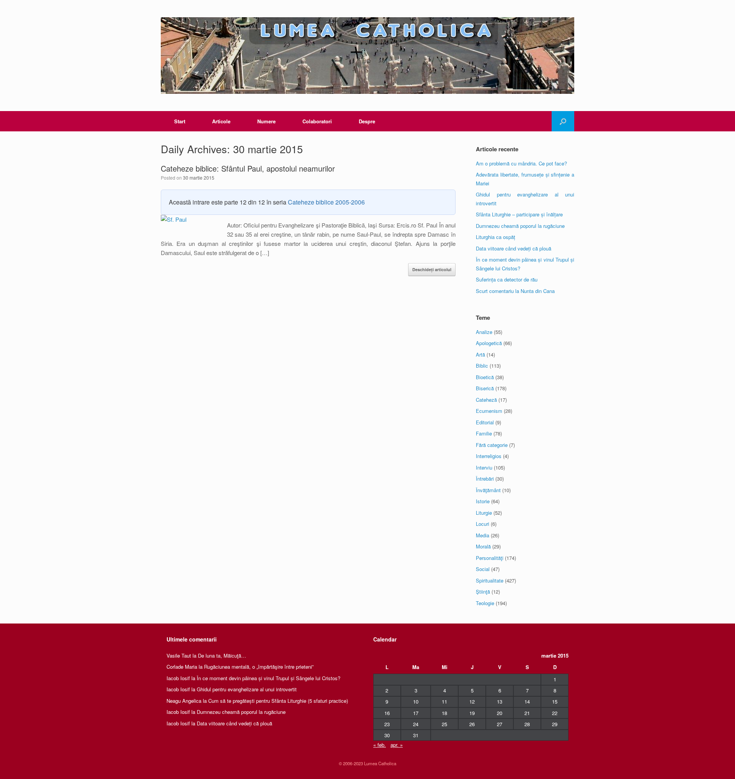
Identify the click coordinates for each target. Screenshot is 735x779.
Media (482, 535)
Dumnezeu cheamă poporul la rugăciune (520, 225)
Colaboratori (317, 121)
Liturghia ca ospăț (495, 237)
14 (527, 701)
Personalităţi (489, 557)
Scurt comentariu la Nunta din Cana (515, 291)
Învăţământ (488, 490)
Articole (221, 121)
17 (415, 713)
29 (554, 724)
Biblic (482, 365)
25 (444, 724)
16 (387, 713)
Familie (484, 433)
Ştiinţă (483, 591)
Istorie (483, 501)
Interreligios (488, 456)
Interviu (484, 467)
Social (483, 569)
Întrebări (485, 478)
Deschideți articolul (431, 269)
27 (499, 724)
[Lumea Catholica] (367, 55)
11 (444, 701)
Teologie (485, 603)
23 (387, 724)
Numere (266, 121)
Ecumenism (489, 410)
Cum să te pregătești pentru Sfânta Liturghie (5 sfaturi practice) (278, 700)
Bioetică (485, 377)
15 (554, 701)
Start (179, 121)
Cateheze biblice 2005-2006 (326, 202)
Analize (484, 331)
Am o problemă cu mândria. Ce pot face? (521, 163)
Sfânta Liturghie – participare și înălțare (519, 214)
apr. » (396, 744)
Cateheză (486, 399)
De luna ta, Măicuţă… (222, 655)
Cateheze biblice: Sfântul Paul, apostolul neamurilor (248, 168)
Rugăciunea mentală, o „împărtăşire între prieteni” (259, 666)
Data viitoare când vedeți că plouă (513, 248)
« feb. (379, 744)
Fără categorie (492, 444)
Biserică (485, 388)
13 (499, 701)
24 (415, 724)
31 (415, 735)
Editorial (485, 422)
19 (472, 713)
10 (415, 701)
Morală (483, 546)
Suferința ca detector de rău (506, 279)
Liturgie (484, 512)
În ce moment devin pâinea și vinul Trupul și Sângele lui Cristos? (268, 678)
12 (472, 701)
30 (387, 735)
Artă (480, 354)
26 (472, 724)
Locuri (482, 523)
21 (527, 713)
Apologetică (489, 343)
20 (499, 713)
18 (444, 713)
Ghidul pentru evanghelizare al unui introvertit (247, 689)
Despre (367, 121)
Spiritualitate (489, 580)
